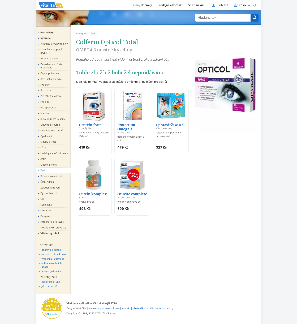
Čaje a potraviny (49, 73)
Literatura (45, 210)
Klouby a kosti (48, 141)
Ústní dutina (47, 181)
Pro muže (45, 90)
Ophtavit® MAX (170, 126)
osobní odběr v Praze (53, 254)
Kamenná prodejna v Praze (104, 308)
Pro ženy (45, 84)
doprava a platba (51, 249)
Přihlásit (223, 5)
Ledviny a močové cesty (54, 153)
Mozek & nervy (48, 164)
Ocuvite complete (132, 195)
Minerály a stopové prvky (51, 51)
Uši (42, 198)
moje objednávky (51, 271)
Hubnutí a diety (49, 58)
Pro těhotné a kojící (51, 96)
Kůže (43, 147)
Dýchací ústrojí (48, 193)
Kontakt (126, 308)
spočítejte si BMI (50, 281)
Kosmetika (46, 204)
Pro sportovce (48, 107)
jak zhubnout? (49, 286)
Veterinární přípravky (52, 221)
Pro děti (44, 101)
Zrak (93, 33)
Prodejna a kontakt (170, 5)
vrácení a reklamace (52, 258)
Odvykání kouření (50, 124)
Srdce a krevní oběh (51, 176)
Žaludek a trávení (50, 187)
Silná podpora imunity (52, 118)
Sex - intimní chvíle (51, 78)
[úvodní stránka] (51, 5)
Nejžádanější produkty (53, 227)
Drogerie (45, 216)
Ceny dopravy (142, 5)
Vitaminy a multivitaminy (54, 43)
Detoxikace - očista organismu (51, 66)
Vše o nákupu (197, 5)
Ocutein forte (90, 126)
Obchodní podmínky (161, 308)
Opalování (46, 136)
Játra (43, 158)
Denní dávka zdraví (51, 130)
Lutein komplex (93, 195)
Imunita (44, 113)
